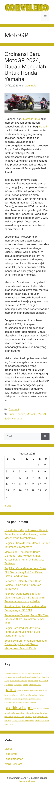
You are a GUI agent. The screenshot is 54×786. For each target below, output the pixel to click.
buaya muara (15, 681)
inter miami (43, 690)
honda (21, 414)
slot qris (7, 721)
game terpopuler (23, 690)
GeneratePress (27, 781)
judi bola (35, 695)
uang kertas (9, 724)
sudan (31, 721)
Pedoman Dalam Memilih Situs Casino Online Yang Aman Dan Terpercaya (22, 585)
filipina (25, 685)
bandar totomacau (11, 673)
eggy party (18, 685)
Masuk (8, 748)
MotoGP (31, 414)
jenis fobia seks (25, 695)
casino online (33, 681)
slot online (28, 717)
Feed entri (10, 753)
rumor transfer (9, 713)
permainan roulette (28, 703)
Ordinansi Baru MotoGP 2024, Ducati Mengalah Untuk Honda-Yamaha (25, 66)
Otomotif (14, 409)
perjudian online (35, 699)
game (10, 689)
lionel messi (16, 699)
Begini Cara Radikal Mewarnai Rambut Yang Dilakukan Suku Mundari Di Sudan (22, 632)
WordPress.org (13, 763)
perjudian (24, 699)
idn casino (34, 690)
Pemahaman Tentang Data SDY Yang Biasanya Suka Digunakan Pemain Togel (26, 619)
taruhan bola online (42, 721)
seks (18, 713)
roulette (46, 709)
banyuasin (8, 677)
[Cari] (45, 436)
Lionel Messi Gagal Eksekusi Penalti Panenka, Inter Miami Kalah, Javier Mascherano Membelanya (26, 534)
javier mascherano (11, 695)
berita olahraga (19, 677)
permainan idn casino (12, 703)
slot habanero (19, 717)
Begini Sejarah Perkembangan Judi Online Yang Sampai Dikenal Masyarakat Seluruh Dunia (25, 644)
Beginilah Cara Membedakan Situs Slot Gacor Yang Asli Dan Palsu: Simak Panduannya (25, 572)
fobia (31, 685)
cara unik (23, 681)
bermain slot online (32, 677)
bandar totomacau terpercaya (30, 673)
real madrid (37, 709)
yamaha (17, 418)
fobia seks (37, 685)
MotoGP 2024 (31, 118)
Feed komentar (13, 758)
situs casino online (27, 713)
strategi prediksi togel (20, 721)
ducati (12, 414)
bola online (44, 677)
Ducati (43, 126)
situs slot (38, 713)
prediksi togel (18, 707)
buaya (6, 681)
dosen (10, 685)
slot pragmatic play (40, 717)
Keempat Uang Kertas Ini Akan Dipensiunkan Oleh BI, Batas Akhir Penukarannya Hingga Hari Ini (24, 597)
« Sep (7, 505)
